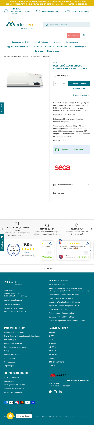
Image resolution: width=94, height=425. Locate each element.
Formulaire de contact (13, 304)
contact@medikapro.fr (13, 300)
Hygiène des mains (11, 354)
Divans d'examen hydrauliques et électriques (22, 336)
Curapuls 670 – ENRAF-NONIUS (61, 317)
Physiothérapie (10, 340)
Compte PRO (73, 35)
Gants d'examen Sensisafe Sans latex (64, 295)
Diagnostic (26, 56)
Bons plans (39, 51)
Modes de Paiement (70, 416)
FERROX (52, 366)
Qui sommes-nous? (12, 377)
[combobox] (66, 24)
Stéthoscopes (9, 362)
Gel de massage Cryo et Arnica (61, 313)
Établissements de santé (14, 388)
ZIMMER (52, 358)
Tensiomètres (9, 358)
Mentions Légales (36, 416)
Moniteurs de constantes (14, 332)
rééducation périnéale (13, 343)
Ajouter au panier (79, 84)
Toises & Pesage (36, 56)
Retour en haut (47, 268)
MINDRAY (52, 347)
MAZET (51, 340)
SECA (55, 62)
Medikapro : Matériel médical (12, 56)
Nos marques (53, 51)
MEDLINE (52, 332)
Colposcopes (9, 366)
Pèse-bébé (46, 56)
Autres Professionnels (13, 392)
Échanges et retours (81, 416)
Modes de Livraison (60, 416)
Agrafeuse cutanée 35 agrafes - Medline (65, 306)
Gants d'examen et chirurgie (15, 347)
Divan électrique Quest (58, 309)
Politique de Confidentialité (48, 416)
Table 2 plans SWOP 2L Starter (61, 298)
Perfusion (7, 351)
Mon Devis (2, 108)
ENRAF (51, 336)
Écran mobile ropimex (57, 284)
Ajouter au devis (79, 89)
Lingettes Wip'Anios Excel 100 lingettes (64, 302)
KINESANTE (53, 351)
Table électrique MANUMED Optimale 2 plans (67, 320)
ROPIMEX (52, 343)
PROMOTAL (53, 354)
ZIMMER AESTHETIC (56, 362)
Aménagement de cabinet (14, 385)
